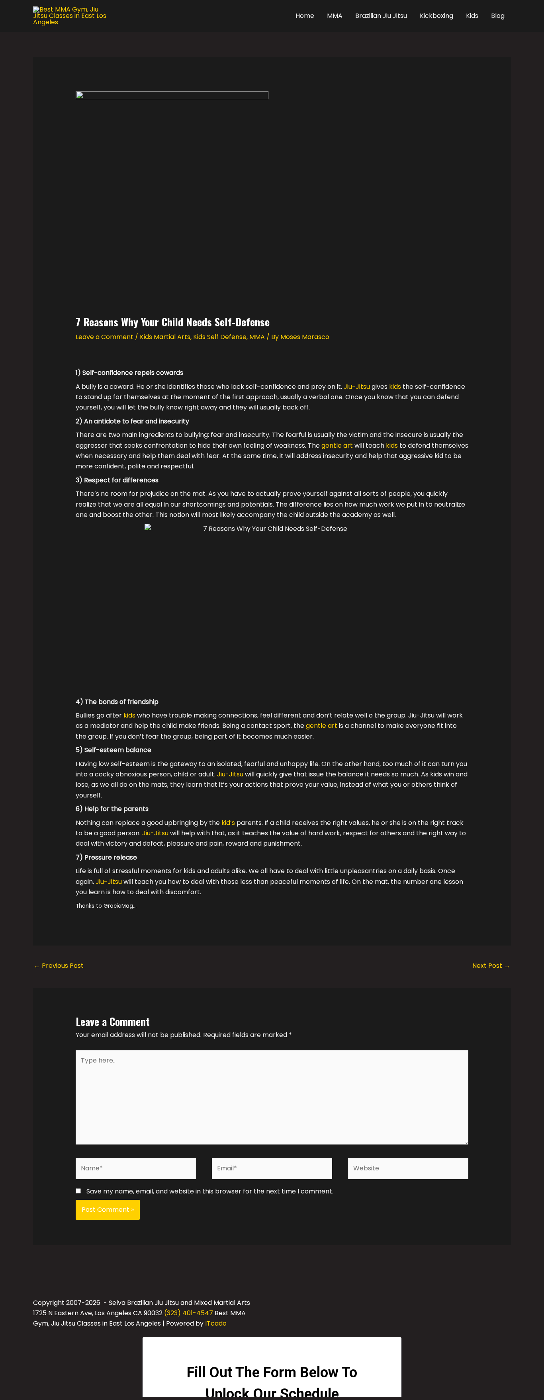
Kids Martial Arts (165, 336)
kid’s (228, 822)
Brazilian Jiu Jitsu (381, 15)
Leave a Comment (104, 336)
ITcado (216, 1323)
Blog (498, 15)
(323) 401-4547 (188, 1313)
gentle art (337, 445)
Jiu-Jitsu (357, 386)
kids (395, 386)
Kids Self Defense (220, 336)
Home (304, 15)
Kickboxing (436, 15)
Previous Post (59, 965)
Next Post (491, 965)
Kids (472, 15)
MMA (334, 15)
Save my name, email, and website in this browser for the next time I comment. (209, 1191)
